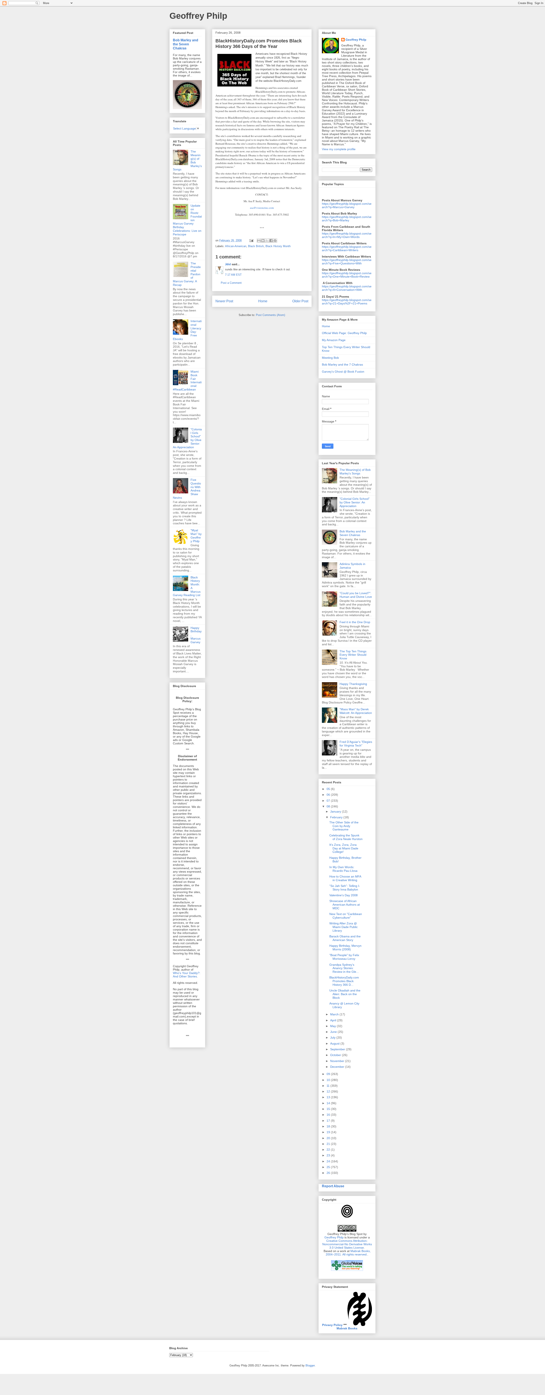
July (333, 1037)
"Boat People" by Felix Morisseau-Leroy (344, 956)
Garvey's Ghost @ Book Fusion (343, 371)
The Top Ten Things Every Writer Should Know (353, 655)
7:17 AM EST (233, 274)
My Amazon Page (334, 340)
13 (329, 1097)
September (338, 1049)
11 (328, 1085)
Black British (256, 246)
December (337, 1066)
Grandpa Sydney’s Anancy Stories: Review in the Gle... (344, 968)
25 (329, 1167)
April (333, 1020)
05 (329, 789)
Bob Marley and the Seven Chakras (185, 44)
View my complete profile (339, 149)
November (337, 1061)
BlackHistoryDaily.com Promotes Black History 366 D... (344, 981)
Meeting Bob (330, 357)
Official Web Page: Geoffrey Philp (344, 333)
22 (329, 1149)
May (333, 1026)
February (336, 817)
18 (329, 1126)
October (336, 1055)
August (335, 1043)
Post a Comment (231, 282)
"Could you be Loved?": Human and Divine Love (356, 594)
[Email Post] (251, 240)
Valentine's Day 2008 (343, 895)
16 (329, 1114)
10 (329, 1080)
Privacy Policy (332, 1325)
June (334, 1031)
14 (329, 1103)
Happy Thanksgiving (353, 684)
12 (329, 1091)
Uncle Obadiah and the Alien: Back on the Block (344, 994)
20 (329, 1138)
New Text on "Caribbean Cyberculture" (345, 915)
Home (262, 301)
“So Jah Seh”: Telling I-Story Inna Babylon (344, 887)
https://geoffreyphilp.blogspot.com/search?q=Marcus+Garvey (346, 205)
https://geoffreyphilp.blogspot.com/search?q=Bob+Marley (346, 218)
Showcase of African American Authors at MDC (344, 904)
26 (329, 1173)
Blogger (310, 1365)
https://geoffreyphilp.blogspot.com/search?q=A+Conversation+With (346, 288)
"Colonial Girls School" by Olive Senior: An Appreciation (355, 502)
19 (329, 1132)
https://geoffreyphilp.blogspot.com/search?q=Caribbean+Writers (346, 248)
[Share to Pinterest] (275, 240)
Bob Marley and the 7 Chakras (342, 364)
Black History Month (278, 246)
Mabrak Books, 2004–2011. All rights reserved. (348, 1252)
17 (329, 1120)
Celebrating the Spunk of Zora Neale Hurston (346, 837)
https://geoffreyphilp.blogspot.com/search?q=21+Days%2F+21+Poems (346, 301)
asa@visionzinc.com (262, 208)
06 (329, 794)
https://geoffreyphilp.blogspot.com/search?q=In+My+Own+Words (346, 235)
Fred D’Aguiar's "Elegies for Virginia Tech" (356, 743)
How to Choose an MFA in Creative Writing (345, 878)
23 (329, 1155)
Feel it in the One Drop (355, 622)
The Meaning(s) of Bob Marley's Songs (355, 471)
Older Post (300, 301)
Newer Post (224, 301)
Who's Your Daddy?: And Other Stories (186, 974)
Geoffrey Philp (198, 15)
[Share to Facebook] (271, 240)
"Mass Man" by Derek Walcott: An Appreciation (356, 711)
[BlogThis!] (263, 240)
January (336, 811)
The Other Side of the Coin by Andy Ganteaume (344, 826)
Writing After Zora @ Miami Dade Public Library (343, 927)
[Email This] (259, 240)
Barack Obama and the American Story (345, 938)
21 (329, 1144)
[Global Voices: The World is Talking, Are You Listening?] (347, 1270)
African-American (235, 246)
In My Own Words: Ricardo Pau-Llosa (343, 868)
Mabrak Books (347, 1328)
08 (329, 806)
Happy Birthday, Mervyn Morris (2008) (345, 947)
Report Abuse (333, 1186)
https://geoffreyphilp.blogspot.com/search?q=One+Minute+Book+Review (346, 274)
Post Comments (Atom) (270, 315)
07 (329, 800)
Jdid (228, 264)
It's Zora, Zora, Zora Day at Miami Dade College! (343, 848)
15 (329, 1109)
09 (329, 1074)
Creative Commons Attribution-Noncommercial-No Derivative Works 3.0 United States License (347, 1244)
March (335, 1014)
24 (329, 1161)
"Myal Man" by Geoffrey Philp (196, 536)
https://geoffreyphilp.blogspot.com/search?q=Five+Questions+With (346, 261)
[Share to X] (267, 240)
